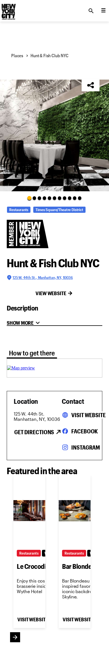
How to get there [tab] (32, 353)
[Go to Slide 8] (64, 198)
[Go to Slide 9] (69, 198)
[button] (54, 135)
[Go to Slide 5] (49, 198)
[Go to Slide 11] (79, 198)
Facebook (84, 431)
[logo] (8, 9)
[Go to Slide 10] (74, 198)
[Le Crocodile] (29, 510)
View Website (50, 293)
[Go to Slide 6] (54, 198)
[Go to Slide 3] (39, 198)
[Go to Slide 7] (59, 198)
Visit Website (88, 415)
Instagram (85, 447)
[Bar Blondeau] (75, 510)
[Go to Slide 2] (34, 198)
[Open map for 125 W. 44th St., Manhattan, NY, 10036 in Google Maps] (21, 368)
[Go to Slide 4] (44, 198)
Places (17, 55)
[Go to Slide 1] (29, 198)
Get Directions (34, 432)
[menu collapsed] (103, 11)
